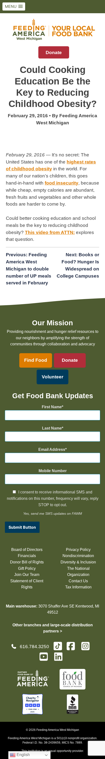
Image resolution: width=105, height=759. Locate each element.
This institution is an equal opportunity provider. (52, 751)
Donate (54, 52)
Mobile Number (53, 471)
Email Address (51, 449)
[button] (13, 6)
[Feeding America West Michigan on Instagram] (87, 648)
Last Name (52, 428)
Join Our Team (26, 574)
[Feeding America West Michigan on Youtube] (45, 659)
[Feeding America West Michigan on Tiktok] (58, 645)
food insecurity (61, 183)
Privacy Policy (78, 550)
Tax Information (78, 587)
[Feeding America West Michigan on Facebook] (72, 648)
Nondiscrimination (78, 556)
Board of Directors (26, 550)
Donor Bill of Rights (27, 562)
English (23, 755)
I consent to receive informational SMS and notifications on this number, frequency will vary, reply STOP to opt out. (52, 498)
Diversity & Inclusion (78, 562)
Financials (27, 556)
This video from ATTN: (50, 232)
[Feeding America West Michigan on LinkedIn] (59, 659)
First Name (52, 407)
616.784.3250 (34, 646)
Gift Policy (27, 568)
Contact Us (78, 581)
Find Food (35, 360)
